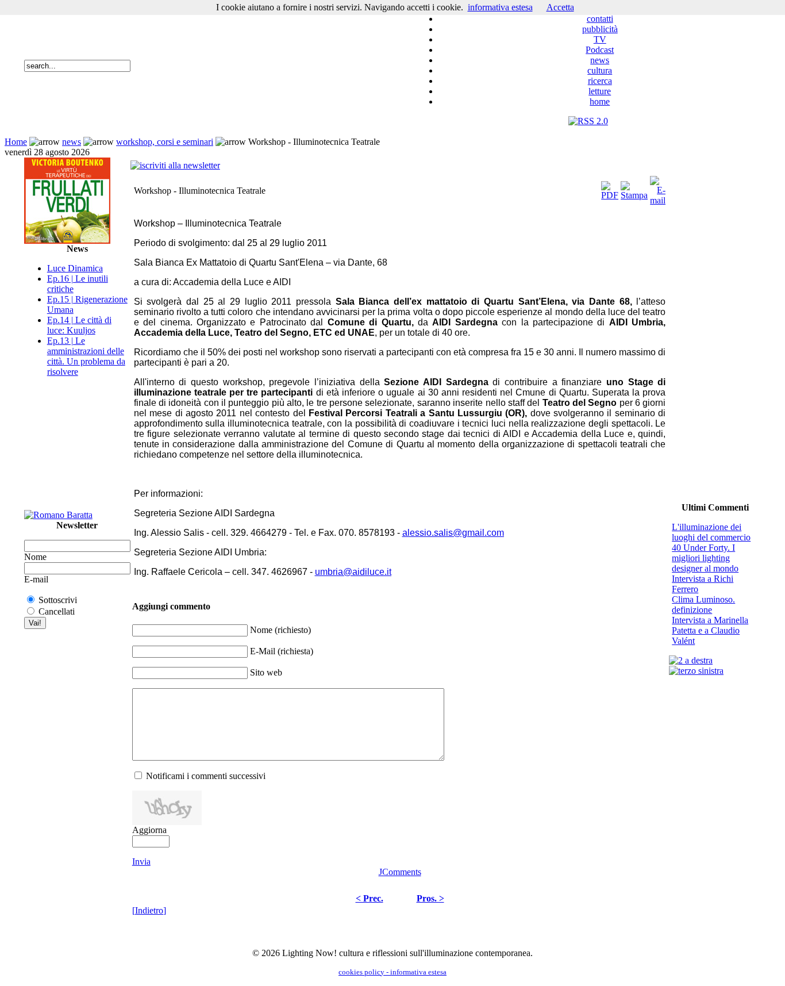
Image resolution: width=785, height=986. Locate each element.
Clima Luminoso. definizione (703, 604)
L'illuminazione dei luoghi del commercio (711, 532)
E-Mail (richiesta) (281, 651)
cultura (599, 70)
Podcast (600, 50)
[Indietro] (149, 910)
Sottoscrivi (58, 600)
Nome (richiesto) (280, 630)
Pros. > (430, 898)
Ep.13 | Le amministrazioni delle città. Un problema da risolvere (86, 356)
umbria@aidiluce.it (353, 572)
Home (16, 142)
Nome (35, 557)
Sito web (266, 672)
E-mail (36, 579)
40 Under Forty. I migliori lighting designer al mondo (705, 558)
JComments (400, 872)
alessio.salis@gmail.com (453, 533)
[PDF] (609, 188)
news (599, 60)
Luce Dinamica (75, 268)
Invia (141, 861)
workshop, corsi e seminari (164, 142)
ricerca (600, 81)
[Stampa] (634, 188)
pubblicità (600, 29)
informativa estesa (500, 7)
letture (599, 91)
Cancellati (57, 611)
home (600, 101)
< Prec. (369, 898)
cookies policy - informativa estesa (392, 972)
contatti (600, 19)
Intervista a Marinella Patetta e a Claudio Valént (710, 630)
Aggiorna (149, 830)
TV (600, 39)
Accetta (560, 7)
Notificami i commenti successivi (205, 776)
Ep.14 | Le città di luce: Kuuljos (79, 325)
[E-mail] (657, 188)
